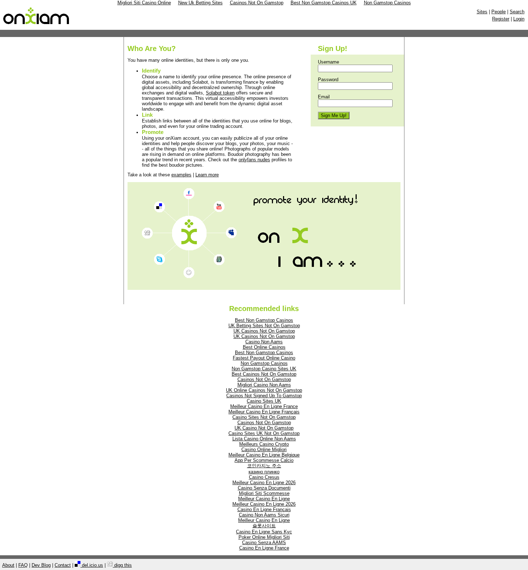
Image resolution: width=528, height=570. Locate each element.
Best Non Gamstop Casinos (264, 320)
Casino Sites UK (264, 401)
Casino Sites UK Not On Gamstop (264, 433)
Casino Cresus (264, 477)
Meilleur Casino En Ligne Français (264, 411)
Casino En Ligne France (264, 548)
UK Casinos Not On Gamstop (264, 331)
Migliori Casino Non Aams (264, 385)
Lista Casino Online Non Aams (264, 438)
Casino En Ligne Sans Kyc (264, 531)
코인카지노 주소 (264, 465)
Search (517, 11)
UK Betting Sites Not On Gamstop (264, 325)
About (8, 565)
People (498, 11)
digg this (122, 565)
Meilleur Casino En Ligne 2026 (264, 482)
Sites (482, 11)
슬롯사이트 (264, 525)
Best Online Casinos (264, 347)
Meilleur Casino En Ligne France (264, 406)
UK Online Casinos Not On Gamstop (264, 390)
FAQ (23, 565)
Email (324, 96)
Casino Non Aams (264, 341)
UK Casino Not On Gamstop (264, 428)
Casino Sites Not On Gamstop (264, 417)
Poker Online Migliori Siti (264, 537)
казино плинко (264, 471)
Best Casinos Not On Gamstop (264, 374)
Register (500, 19)
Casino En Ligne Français (264, 509)
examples (181, 174)
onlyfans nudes (254, 159)
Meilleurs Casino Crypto (264, 444)
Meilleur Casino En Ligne (264, 498)
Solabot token (220, 93)
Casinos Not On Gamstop (264, 379)
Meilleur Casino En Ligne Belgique (264, 455)
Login (518, 19)
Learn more (207, 174)
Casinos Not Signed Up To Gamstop (264, 395)
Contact (63, 565)
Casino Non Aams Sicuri (264, 515)
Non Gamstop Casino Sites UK (264, 368)
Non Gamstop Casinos (264, 363)
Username (328, 62)
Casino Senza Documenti (264, 488)
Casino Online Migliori (264, 449)
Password (328, 79)
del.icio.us (91, 565)
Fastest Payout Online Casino (264, 358)
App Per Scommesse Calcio (264, 460)
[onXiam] (36, 24)
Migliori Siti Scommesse (264, 493)
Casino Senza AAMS (264, 542)
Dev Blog (41, 565)
